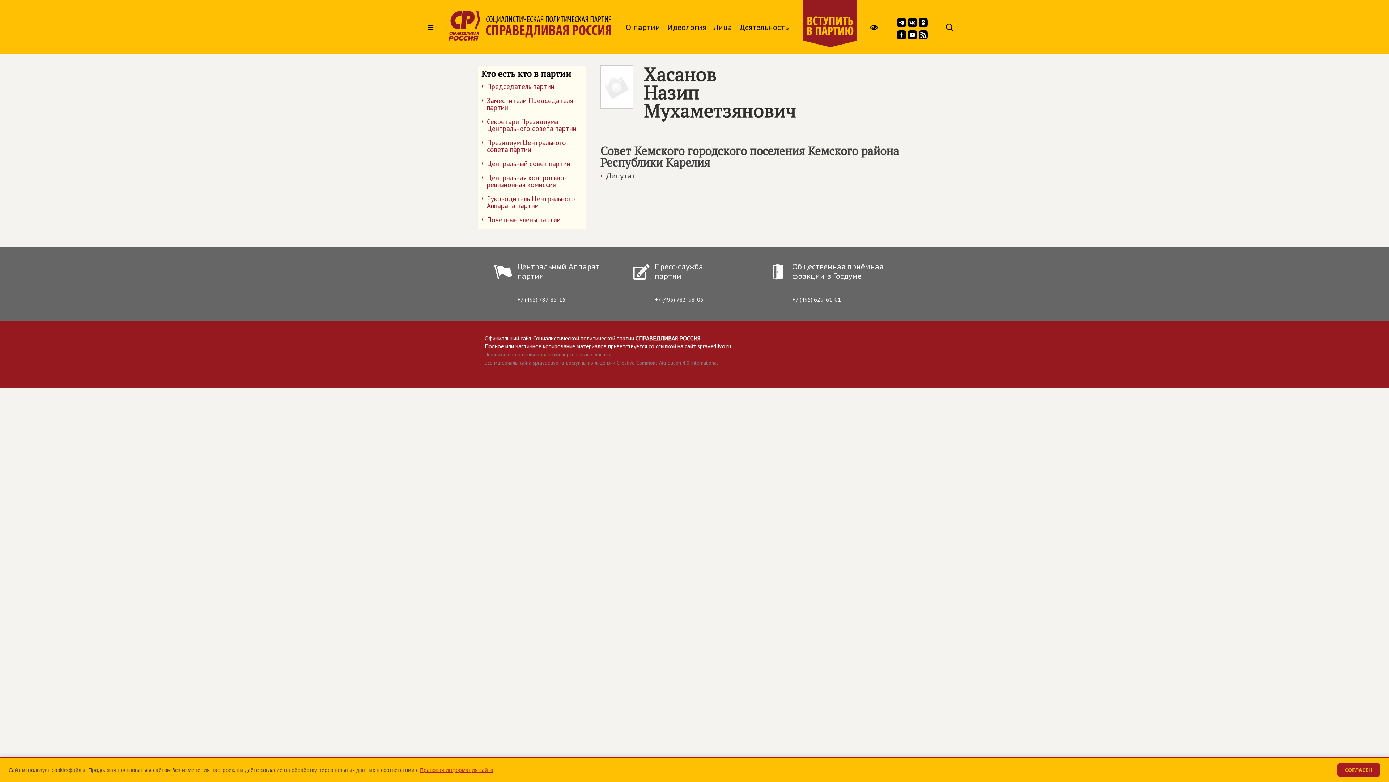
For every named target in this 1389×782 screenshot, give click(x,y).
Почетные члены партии (524, 219)
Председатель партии (521, 86)
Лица (722, 27)
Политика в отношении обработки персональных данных (548, 354)
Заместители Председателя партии (530, 104)
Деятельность (764, 27)
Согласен (1358, 769)
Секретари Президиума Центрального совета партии (532, 125)
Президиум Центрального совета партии (526, 146)
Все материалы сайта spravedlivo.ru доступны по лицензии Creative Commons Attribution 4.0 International (601, 363)
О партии (643, 27)
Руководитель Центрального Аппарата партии (531, 202)
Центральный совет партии (528, 163)
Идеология (686, 27)
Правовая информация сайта (456, 769)
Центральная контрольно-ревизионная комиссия (527, 181)
